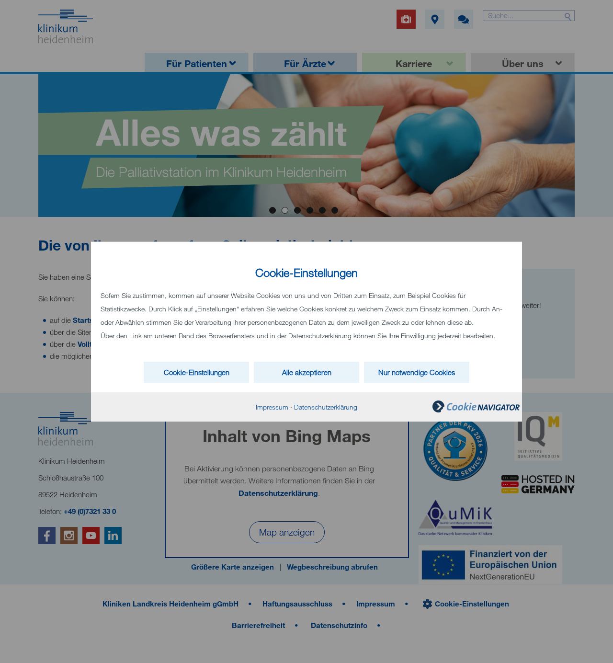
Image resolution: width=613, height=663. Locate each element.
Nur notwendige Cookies (416, 372)
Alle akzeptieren (306, 372)
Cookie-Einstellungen (196, 372)
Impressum (272, 407)
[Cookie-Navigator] (476, 410)
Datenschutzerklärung (325, 407)
